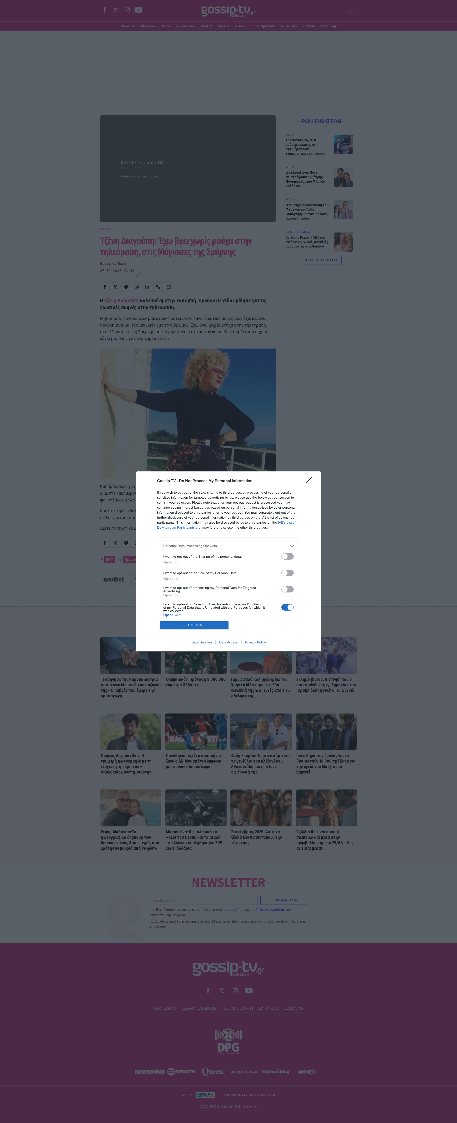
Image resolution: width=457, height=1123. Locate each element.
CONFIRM (194, 625)
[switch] (287, 556)
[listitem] (228, 545)
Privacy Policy (255, 642)
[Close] (310, 481)
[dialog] (228, 561)
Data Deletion (201, 642)
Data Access (228, 642)
